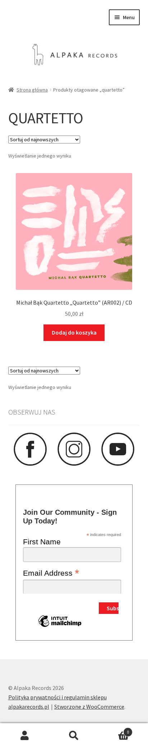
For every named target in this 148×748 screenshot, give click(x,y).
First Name (42, 541)
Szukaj (73, 735)
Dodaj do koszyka (74, 332)
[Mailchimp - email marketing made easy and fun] (60, 626)
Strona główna (32, 90)
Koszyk (114, 729)
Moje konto (24, 735)
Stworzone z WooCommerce (89, 706)
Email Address (51, 573)
